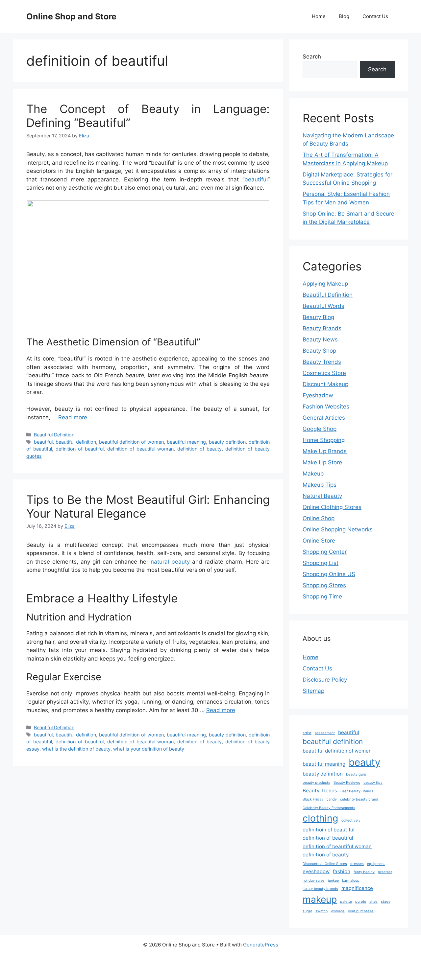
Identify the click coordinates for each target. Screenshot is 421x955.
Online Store (319, 540)
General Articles (324, 417)
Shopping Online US (329, 574)
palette (346, 901)
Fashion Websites (326, 406)
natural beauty (170, 561)
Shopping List (320, 563)
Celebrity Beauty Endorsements (329, 808)
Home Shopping (324, 440)
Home (319, 16)
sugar (307, 911)
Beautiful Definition (54, 434)
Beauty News (320, 339)
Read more (72, 417)
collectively (350, 820)
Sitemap (313, 690)
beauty (364, 762)
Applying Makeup (325, 283)
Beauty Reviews (347, 782)
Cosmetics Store (324, 373)
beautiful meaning (186, 442)
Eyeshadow (318, 395)
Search (312, 56)
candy (332, 799)
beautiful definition (76, 442)
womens (338, 911)
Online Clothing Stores (332, 507)
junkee (333, 880)
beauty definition (227, 442)
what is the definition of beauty (76, 749)
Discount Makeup (325, 384)
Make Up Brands (325, 451)
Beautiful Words (323, 306)
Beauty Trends (322, 362)
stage (385, 901)
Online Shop (318, 518)
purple (360, 901)
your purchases (361, 911)
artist (307, 733)
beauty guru (356, 774)
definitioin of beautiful (329, 830)
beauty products (316, 782)
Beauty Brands (322, 328)
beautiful (256, 179)
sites (373, 901)
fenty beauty (364, 872)
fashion (341, 871)
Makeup (313, 473)
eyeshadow (316, 871)
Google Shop (319, 429)
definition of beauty (199, 449)
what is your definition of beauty (148, 749)
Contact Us (375, 16)
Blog (344, 16)
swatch (321, 911)
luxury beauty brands (320, 889)
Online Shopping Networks (338, 529)
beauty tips (373, 782)
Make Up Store (322, 462)
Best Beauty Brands (356, 791)
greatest (385, 872)
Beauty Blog (318, 317)
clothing (320, 818)
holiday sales (314, 880)
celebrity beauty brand (359, 799)
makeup (320, 899)
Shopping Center (325, 551)
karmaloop (350, 880)
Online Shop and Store (71, 16)
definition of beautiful (80, 449)
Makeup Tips (319, 484)
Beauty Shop (319, 350)
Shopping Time (322, 596)
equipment (376, 864)
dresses (357, 864)
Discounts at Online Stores (325, 864)
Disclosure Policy (325, 679)
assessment (325, 733)
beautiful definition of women (131, 442)
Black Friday (313, 799)
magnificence (357, 888)
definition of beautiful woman (140, 449)
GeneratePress (260, 945)
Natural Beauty (322, 496)
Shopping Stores (324, 585)
